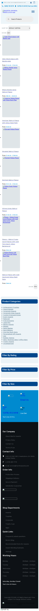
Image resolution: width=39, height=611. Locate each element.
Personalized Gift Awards (12, 334)
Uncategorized (8, 344)
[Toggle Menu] (33, 11)
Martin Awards (8, 325)
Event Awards (8, 317)
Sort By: (5, 28)
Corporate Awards (9, 311)
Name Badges (8, 328)
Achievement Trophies (11, 307)
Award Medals (8, 309)
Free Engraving (8, 321)
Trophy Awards (8, 342)
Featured (6, 319)
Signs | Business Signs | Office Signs (15, 340)
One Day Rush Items (10, 332)
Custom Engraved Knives (12, 315)
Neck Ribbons (8, 330)
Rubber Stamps (8, 338)
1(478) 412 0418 (10, 413)
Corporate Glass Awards (11, 313)
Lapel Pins (6, 323)
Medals (5, 326)
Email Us (24, 400)
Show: (4, 33)
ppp (4, 336)
